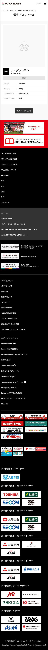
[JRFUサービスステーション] (24, 140)
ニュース (4, 213)
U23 (2, 181)
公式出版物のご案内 (8, 313)
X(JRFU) (4, 360)
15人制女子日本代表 (8, 170)
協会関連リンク (7, 296)
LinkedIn (4, 404)
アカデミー (5, 202)
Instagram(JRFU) (7, 387)
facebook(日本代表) (8, 349)
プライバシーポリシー (35, 641)
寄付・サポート (7, 307)
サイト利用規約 (10, 641)
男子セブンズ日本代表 (9, 159)
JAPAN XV (5, 175)
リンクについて (22, 641)
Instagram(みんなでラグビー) (12, 398)
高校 (3, 191)
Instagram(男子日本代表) (10, 393)
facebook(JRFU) (7, 343)
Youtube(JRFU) (7, 376)
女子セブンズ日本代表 (9, 164)
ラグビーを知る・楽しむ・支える (13, 224)
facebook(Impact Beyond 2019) (13, 354)
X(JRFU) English (7, 365)
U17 (2, 197)
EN (40, 3)
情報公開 (4, 291)
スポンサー (5, 302)
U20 (2, 186)
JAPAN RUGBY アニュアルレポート (14, 235)
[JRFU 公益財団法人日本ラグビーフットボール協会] (11, 3)
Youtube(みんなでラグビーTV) (12, 382)
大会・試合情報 (7, 218)
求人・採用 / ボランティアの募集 (13, 329)
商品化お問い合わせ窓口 (10, 324)
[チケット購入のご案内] (24, 128)
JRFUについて (6, 286)
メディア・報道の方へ (9, 318)
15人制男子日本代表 (8, 153)
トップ (3, 10)
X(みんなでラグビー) (8, 371)
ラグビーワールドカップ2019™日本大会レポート (19, 229)
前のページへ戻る (24, 111)
